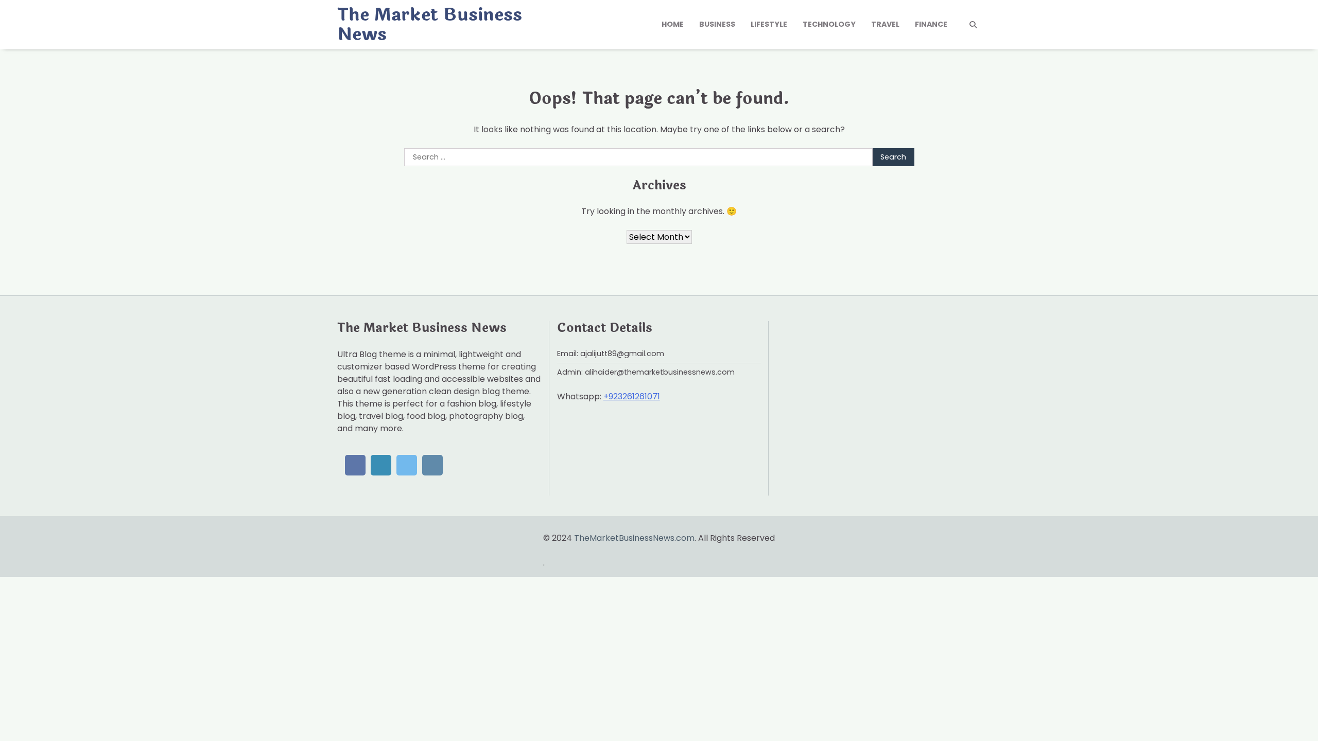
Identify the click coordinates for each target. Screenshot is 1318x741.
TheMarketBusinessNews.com (634, 538)
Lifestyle (769, 24)
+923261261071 (631, 396)
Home (673, 24)
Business (717, 24)
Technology (829, 24)
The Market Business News (429, 25)
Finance (931, 24)
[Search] (973, 24)
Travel (885, 24)
